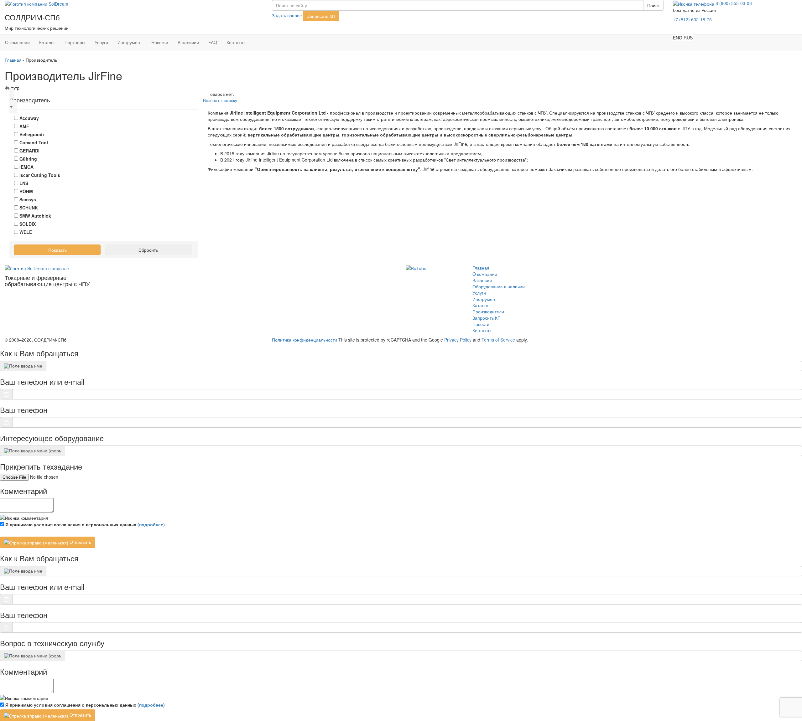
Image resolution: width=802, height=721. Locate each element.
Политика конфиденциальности (304, 340)
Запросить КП (321, 16)
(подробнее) (151, 524)
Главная (13, 60)
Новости (159, 42)
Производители (488, 311)
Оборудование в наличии (498, 286)
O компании (17, 42)
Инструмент (129, 42)
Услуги (101, 42)
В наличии (188, 42)
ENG (677, 37)
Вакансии (482, 280)
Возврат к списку (220, 100)
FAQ (212, 42)
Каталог (47, 42)
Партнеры (75, 42)
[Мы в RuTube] (416, 268)
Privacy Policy (457, 340)
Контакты (236, 42)
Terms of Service (498, 340)
